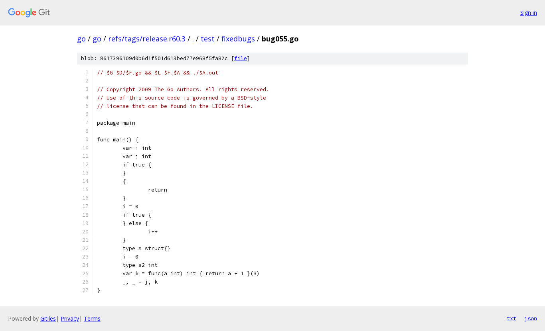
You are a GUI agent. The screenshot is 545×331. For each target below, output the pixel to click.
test (208, 38)
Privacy (70, 318)
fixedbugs (238, 38)
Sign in (528, 12)
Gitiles (48, 318)
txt (511, 318)
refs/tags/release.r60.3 (147, 38)
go (81, 38)
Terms (92, 318)
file (240, 58)
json (530, 318)
